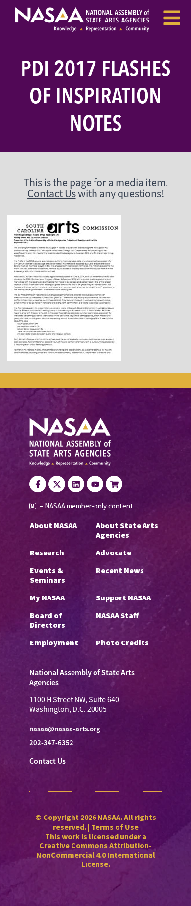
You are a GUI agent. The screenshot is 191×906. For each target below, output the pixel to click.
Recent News (120, 570)
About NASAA (53, 525)
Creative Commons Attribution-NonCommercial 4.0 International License (95, 854)
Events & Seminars (47, 575)
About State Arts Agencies (127, 530)
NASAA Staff (117, 615)
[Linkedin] (76, 484)
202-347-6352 (51, 743)
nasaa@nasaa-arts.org (64, 729)
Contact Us (51, 193)
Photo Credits (122, 642)
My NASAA (47, 597)
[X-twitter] (56, 484)
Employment (54, 642)
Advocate (113, 552)
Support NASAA (123, 597)
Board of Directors (47, 620)
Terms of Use (115, 827)
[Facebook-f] (37, 484)
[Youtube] (95, 484)
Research (47, 552)
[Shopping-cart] (114, 484)
